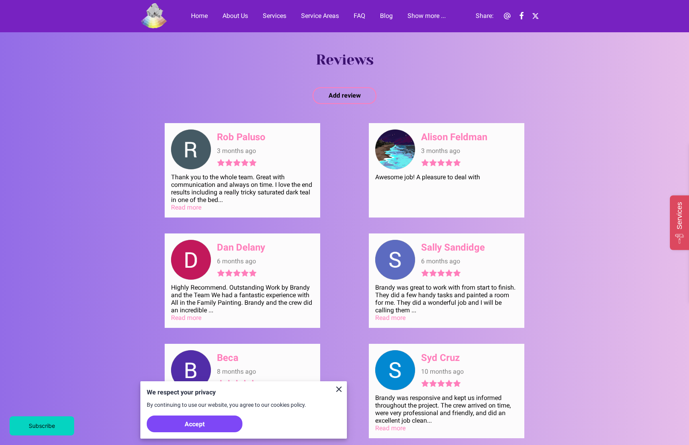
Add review (345, 95)
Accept (195, 424)
